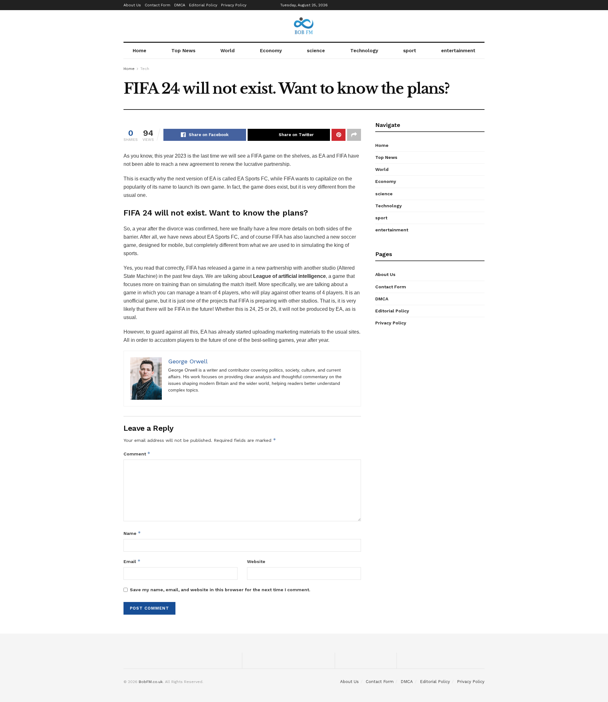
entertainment (458, 50)
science (316, 50)
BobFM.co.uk (151, 682)
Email (132, 561)
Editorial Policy (203, 5)
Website (256, 561)
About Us (132, 5)
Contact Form (157, 5)
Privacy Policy (233, 5)
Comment (137, 454)
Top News (183, 50)
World (227, 50)
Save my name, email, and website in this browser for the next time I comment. (220, 589)
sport (409, 50)
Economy (271, 50)
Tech (144, 68)
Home (139, 50)
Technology (364, 50)
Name (132, 533)
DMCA (179, 5)
